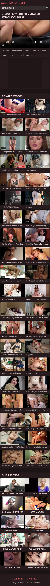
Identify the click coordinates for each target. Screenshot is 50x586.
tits (17, 55)
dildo (44, 51)
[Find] (47, 8)
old (22, 55)
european (30, 55)
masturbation (17, 51)
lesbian (28, 51)
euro (11, 55)
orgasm (6, 51)
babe (5, 55)
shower (36, 51)
